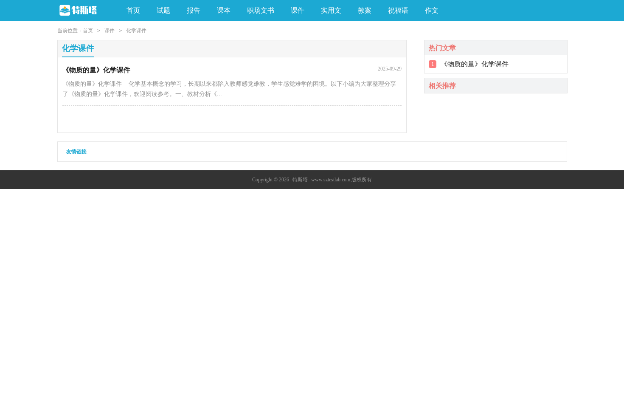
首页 (133, 10)
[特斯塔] (85, 10)
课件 (109, 31)
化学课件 (136, 31)
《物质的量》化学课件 (475, 64)
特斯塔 (300, 180)
